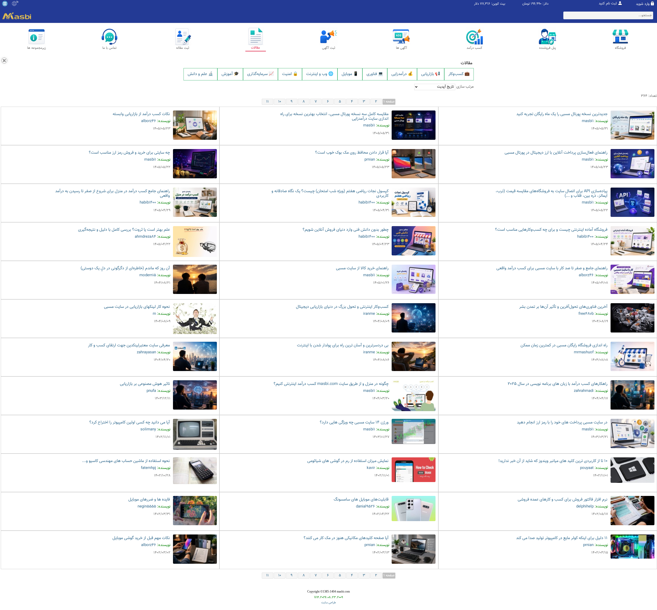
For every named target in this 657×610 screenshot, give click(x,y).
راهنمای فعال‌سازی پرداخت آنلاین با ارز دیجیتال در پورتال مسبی (556, 153)
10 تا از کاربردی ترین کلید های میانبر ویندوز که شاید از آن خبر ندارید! (552, 461)
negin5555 (147, 507)
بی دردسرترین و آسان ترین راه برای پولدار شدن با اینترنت (343, 345)
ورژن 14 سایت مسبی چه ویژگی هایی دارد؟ (354, 422)
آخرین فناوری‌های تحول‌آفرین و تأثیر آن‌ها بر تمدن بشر (563, 307)
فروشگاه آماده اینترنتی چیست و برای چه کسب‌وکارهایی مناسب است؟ (551, 230)
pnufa (151, 391)
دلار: (545, 4)
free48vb (586, 314)
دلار (476, 4)
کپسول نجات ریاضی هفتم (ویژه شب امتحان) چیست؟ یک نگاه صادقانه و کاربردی (330, 193)
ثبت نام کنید (608, 3)
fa (17, 2)
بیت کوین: (498, 4)
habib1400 (367, 203)
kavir (371, 468)
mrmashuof (584, 352)
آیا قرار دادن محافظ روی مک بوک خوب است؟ (352, 153)
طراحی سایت (328, 602)
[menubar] (328, 74)
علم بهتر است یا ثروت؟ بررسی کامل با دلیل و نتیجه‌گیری (124, 230)
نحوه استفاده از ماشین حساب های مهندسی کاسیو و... (126, 461)
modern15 (147, 275)
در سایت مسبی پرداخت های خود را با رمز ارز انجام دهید (562, 422)
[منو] (5, 3)
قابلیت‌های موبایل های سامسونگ (361, 499)
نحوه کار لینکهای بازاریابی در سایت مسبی (137, 307)
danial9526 (365, 507)
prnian (369, 160)
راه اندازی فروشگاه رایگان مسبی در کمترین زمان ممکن (563, 345)
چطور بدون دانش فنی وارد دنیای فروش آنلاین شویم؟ (346, 230)
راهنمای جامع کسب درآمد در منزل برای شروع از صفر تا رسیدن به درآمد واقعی (112, 193)
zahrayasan (146, 352)
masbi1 (588, 121)
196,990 (536, 4)
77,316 (485, 4)
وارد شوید (643, 4)
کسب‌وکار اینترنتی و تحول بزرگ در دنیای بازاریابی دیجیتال (342, 307)
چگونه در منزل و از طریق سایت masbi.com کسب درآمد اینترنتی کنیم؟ (331, 384)
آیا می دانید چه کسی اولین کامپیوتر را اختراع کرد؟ (129, 422)
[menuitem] (200, 74)
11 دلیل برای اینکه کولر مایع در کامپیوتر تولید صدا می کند (561, 538)
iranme (369, 314)
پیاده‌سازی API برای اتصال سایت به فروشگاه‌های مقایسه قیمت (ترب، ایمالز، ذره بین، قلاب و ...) (551, 193)
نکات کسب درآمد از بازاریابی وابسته (141, 114)
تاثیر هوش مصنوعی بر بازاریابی (145, 384)
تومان (526, 4)
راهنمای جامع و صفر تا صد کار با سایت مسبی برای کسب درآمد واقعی (551, 268)
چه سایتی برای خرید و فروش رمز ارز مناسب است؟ (129, 153)
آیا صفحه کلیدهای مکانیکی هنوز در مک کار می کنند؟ (346, 538)
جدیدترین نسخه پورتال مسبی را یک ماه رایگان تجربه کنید (561, 114)
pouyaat (587, 468)
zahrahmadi (584, 391)
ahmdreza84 (145, 237)
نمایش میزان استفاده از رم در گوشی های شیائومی (348, 461)
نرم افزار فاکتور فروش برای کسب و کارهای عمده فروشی (562, 499)
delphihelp (585, 507)
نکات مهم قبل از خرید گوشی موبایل (141, 538)
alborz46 (148, 121)
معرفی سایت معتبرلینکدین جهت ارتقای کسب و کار (129, 345)
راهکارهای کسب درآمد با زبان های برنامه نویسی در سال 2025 (557, 384)
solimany (148, 429)
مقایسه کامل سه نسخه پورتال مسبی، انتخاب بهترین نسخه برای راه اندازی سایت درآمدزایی (334, 116)
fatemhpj (148, 468)
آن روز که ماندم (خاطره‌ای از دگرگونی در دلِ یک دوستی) (125, 268)
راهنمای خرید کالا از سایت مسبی (362, 268)
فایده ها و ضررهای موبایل (149, 499)
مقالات (466, 63)
